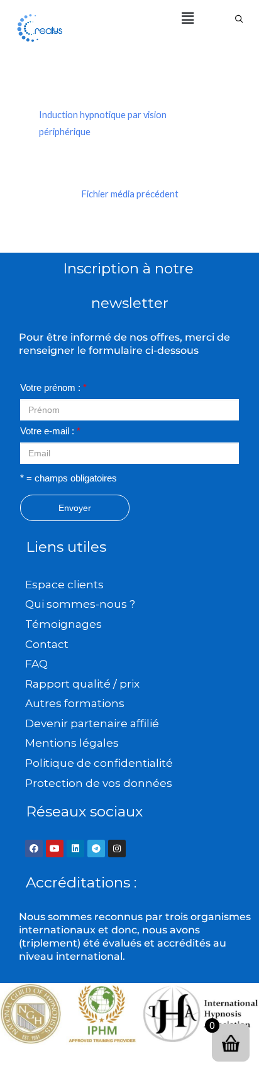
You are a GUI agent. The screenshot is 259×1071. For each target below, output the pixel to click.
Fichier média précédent (130, 194)
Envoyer (74, 508)
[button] (187, 18)
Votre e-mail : (50, 431)
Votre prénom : (53, 388)
